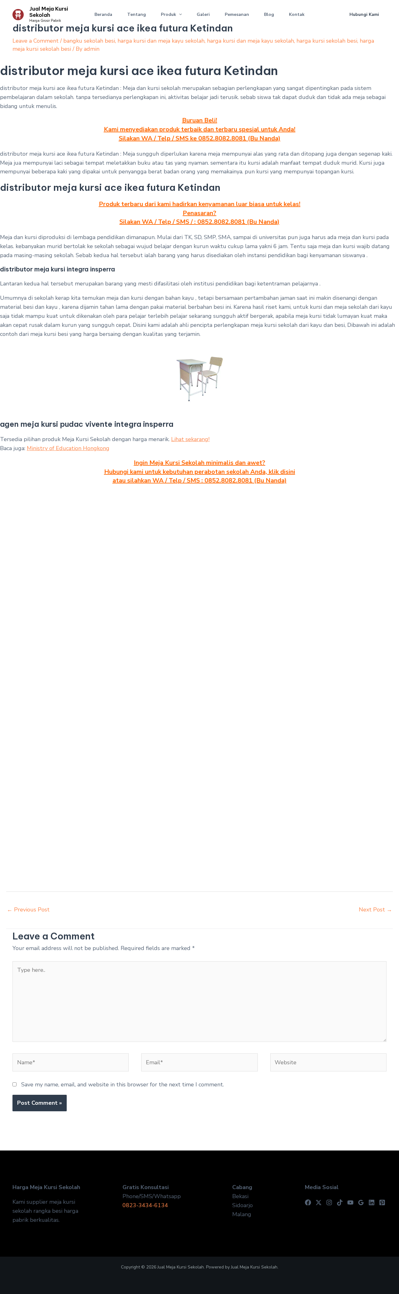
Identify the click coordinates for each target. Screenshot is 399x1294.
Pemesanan (237, 14)
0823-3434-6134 (145, 1205)
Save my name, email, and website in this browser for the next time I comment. (122, 1084)
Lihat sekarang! (190, 439)
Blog (269, 14)
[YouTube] (350, 1202)
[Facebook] (308, 1202)
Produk (168, 14)
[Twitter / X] (318, 1202)
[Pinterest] (382, 1202)
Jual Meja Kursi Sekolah (48, 11)
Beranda (103, 14)
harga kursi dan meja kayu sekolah (161, 41)
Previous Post (28, 909)
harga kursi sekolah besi (326, 41)
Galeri (203, 14)
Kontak (297, 14)
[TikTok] (340, 1202)
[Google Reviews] (361, 1202)
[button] (179, 15)
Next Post (375, 909)
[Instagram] (329, 1202)
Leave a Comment (35, 41)
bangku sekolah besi (89, 41)
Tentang (136, 14)
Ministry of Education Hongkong (68, 448)
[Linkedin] (371, 1202)
